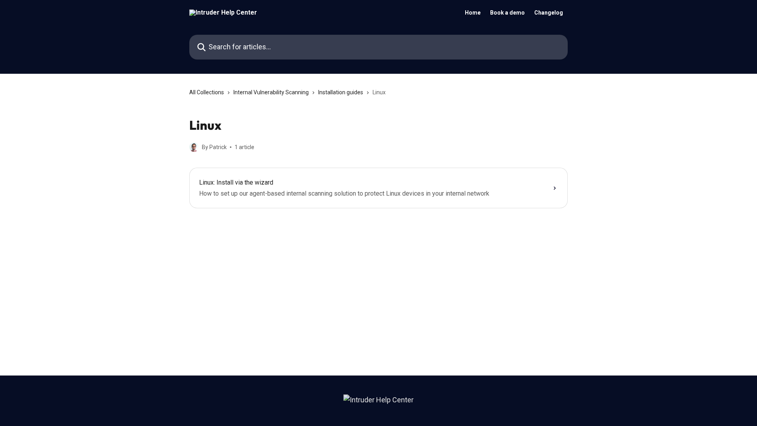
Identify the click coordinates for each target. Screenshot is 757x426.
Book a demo (507, 12)
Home (473, 12)
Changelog (548, 12)
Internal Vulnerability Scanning (271, 92)
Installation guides (340, 92)
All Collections (206, 92)
